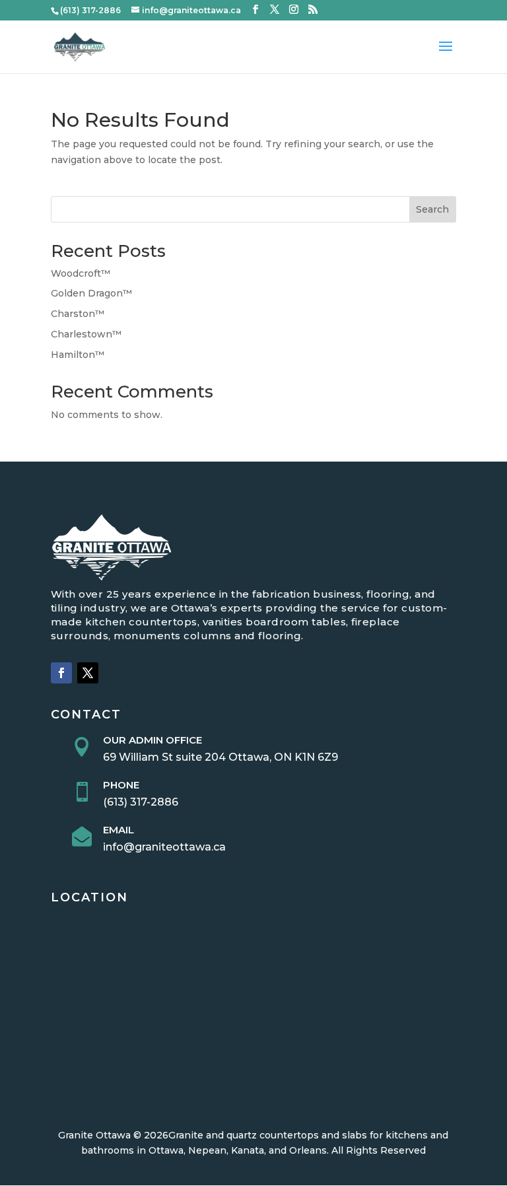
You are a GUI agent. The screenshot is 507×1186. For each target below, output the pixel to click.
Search (432, 209)
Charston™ (77, 314)
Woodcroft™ (80, 273)
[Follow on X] (87, 672)
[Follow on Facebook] (61, 672)
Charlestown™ (86, 334)
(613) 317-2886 (140, 802)
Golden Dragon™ (91, 293)
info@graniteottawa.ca (164, 847)
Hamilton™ (77, 355)
